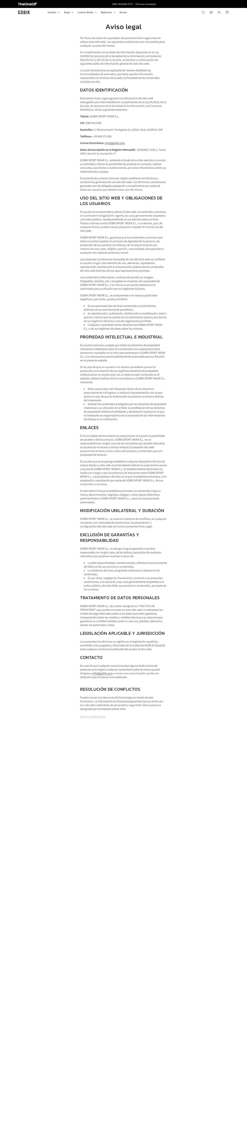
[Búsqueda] (203, 12)
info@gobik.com (115, 143)
